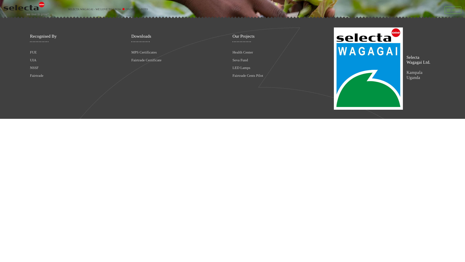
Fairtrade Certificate (146, 60)
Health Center (242, 52)
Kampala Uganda (414, 75)
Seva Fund (240, 60)
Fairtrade (36, 76)
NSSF (34, 68)
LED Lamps (241, 68)
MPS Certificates (144, 52)
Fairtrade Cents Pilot (247, 76)
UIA (33, 60)
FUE (33, 52)
